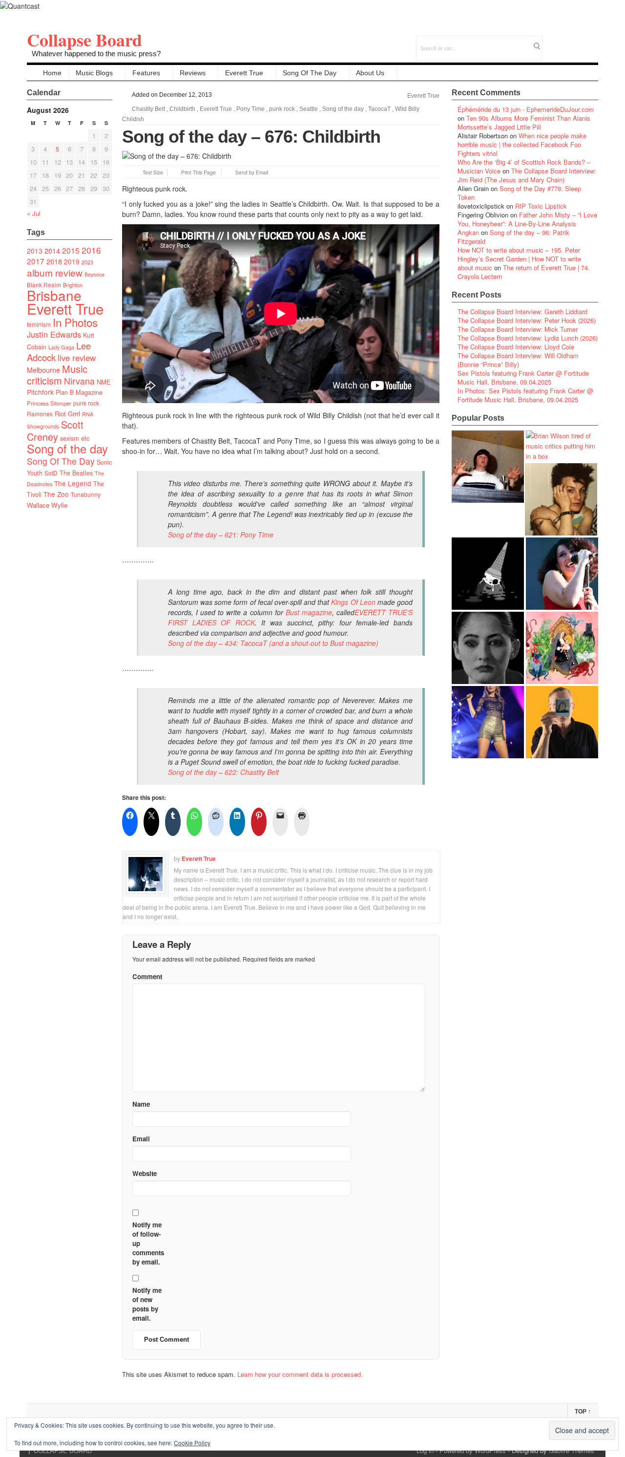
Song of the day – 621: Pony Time (220, 534)
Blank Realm (44, 284)
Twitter (551, 41)
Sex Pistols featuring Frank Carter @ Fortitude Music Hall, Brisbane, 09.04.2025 (523, 377)
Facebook (564, 41)
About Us (370, 73)
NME (104, 381)
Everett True (244, 73)
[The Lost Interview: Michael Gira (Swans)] (562, 722)
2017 (35, 261)
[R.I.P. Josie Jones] (488, 648)
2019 (72, 261)
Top (583, 1411)
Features (146, 73)
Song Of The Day (309, 73)
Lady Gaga (61, 347)
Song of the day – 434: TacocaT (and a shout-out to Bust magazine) (273, 643)
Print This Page (198, 172)
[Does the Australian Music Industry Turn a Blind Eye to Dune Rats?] (488, 573)
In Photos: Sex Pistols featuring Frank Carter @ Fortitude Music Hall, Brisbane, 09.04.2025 (525, 395)
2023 (87, 262)
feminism (39, 324)
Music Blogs (94, 73)
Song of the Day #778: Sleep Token (519, 193)
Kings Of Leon (353, 602)
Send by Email (251, 172)
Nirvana (79, 381)
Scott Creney (55, 430)
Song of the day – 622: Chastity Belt (223, 772)
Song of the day (67, 448)
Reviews (193, 73)
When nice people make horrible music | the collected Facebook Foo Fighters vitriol (522, 144)
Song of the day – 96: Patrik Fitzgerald (513, 237)
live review (77, 358)
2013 (34, 251)
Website (144, 1173)
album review (55, 272)
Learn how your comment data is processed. (300, 1374)
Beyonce (94, 274)
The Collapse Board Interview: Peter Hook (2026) (527, 320)
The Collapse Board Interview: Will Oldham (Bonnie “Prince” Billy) (518, 360)
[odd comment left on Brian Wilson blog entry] (488, 466)
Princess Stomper (49, 403)
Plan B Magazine (79, 392)
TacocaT (379, 109)
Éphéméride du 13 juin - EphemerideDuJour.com (526, 109)
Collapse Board (84, 39)
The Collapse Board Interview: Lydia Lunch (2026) (528, 338)
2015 (71, 250)
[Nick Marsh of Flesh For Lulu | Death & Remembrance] (561, 499)
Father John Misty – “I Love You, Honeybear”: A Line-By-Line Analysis (527, 219)
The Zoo (56, 494)
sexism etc (74, 438)
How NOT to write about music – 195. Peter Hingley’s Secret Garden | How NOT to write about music (519, 258)
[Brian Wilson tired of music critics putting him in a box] (562, 445)
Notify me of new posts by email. (147, 1304)
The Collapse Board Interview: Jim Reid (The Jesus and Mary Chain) (527, 175)
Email (577, 41)
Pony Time (250, 109)
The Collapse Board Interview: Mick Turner (518, 329)
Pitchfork (40, 392)
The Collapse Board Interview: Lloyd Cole (516, 346)
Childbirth (182, 109)
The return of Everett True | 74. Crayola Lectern (524, 272)
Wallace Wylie (47, 505)
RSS (590, 41)
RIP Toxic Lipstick (541, 206)
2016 (91, 250)
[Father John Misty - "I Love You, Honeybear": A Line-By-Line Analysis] (562, 648)
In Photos (75, 322)
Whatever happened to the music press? (96, 53)
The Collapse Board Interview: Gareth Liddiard (522, 311)
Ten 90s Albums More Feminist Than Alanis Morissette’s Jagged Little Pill (524, 122)
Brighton (73, 285)
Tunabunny (86, 494)
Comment (147, 976)
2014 (52, 250)
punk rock (86, 403)
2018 (54, 261)
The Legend (72, 483)
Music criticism (57, 374)
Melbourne (43, 369)
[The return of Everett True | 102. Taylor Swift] (488, 722)
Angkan (468, 232)
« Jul (34, 213)
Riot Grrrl (67, 413)
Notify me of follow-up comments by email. (148, 1243)
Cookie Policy (192, 1442)
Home (52, 73)
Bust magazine (309, 612)
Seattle (308, 109)
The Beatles (76, 473)
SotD (51, 473)
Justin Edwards (54, 334)
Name (141, 1104)
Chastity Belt (148, 109)
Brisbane (54, 295)
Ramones (40, 413)
